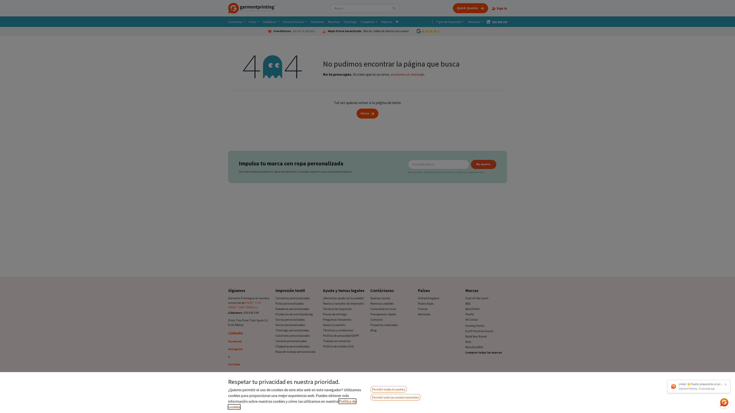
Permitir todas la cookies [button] (388, 389)
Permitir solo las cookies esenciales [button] (395, 397)
